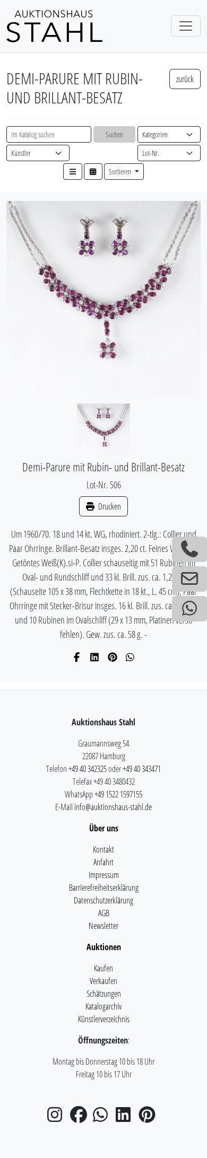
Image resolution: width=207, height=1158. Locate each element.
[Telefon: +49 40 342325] (189, 549)
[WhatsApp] (130, 657)
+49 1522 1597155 (118, 794)
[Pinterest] (113, 657)
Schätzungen (104, 993)
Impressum (104, 875)
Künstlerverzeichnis (104, 1019)
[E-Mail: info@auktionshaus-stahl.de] (189, 579)
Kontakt (103, 849)
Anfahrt (103, 862)
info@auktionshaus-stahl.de (113, 807)
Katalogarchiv (103, 1006)
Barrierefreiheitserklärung (104, 887)
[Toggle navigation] (186, 26)
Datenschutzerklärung (103, 900)
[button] (72, 171)
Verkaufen (103, 981)
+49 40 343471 (142, 769)
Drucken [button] (109, 506)
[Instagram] (57, 1118)
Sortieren (121, 171)
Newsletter (103, 926)
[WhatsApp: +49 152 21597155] (189, 608)
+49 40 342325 (87, 769)
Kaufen (103, 968)
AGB (103, 913)
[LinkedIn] (95, 657)
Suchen (114, 134)
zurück (185, 79)
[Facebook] (77, 657)
